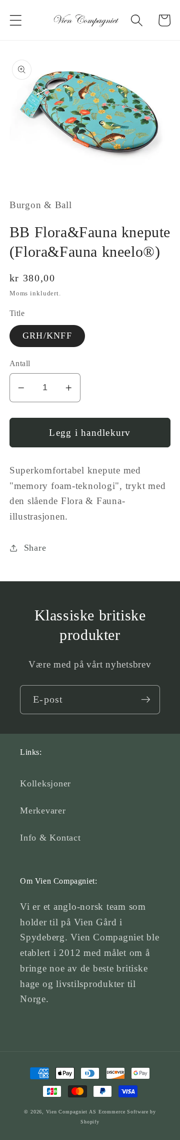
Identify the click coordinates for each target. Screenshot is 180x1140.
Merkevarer (43, 810)
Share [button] (35, 548)
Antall (20, 363)
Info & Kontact (50, 838)
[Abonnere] (146, 699)
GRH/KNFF (47, 336)
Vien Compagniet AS (71, 1111)
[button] (16, 20)
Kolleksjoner (45, 783)
